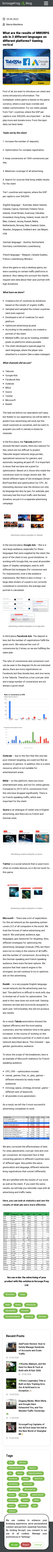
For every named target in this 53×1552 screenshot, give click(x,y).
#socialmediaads (13, 1316)
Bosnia (11, 1495)
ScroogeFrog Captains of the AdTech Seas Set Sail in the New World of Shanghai (33, 1428)
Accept (14, 1545)
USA (34, 1505)
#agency (32, 1468)
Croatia (23, 1495)
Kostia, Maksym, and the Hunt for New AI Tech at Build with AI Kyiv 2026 (32, 1367)
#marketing (13, 1484)
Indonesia (12, 1500)
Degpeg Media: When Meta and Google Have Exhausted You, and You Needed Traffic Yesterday (32, 1406)
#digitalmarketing (35, 1473)
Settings (38, 1545)
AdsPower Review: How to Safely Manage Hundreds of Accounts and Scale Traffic (32, 1349)
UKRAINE (23, 1505)
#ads (8, 1304)
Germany (42, 1316)
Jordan (25, 1500)
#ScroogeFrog (30, 1489)
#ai (10, 1473)
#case (18, 1304)
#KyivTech (38, 1478)
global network (37, 1495)
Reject (26, 1545)
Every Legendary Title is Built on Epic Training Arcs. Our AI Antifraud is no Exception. (32, 1385)
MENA (36, 1500)
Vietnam (12, 1511)
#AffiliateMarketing (16, 1468)
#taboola (29, 1316)
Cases (22, 1294)
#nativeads (28, 1484)
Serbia (11, 1505)
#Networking (13, 1489)
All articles (10, 1294)
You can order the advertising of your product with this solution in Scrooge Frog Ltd (26, 1281)
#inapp (25, 1478)
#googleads (11, 1310)
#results (24, 1310)
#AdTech (22, 1462)
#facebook (31, 1304)
